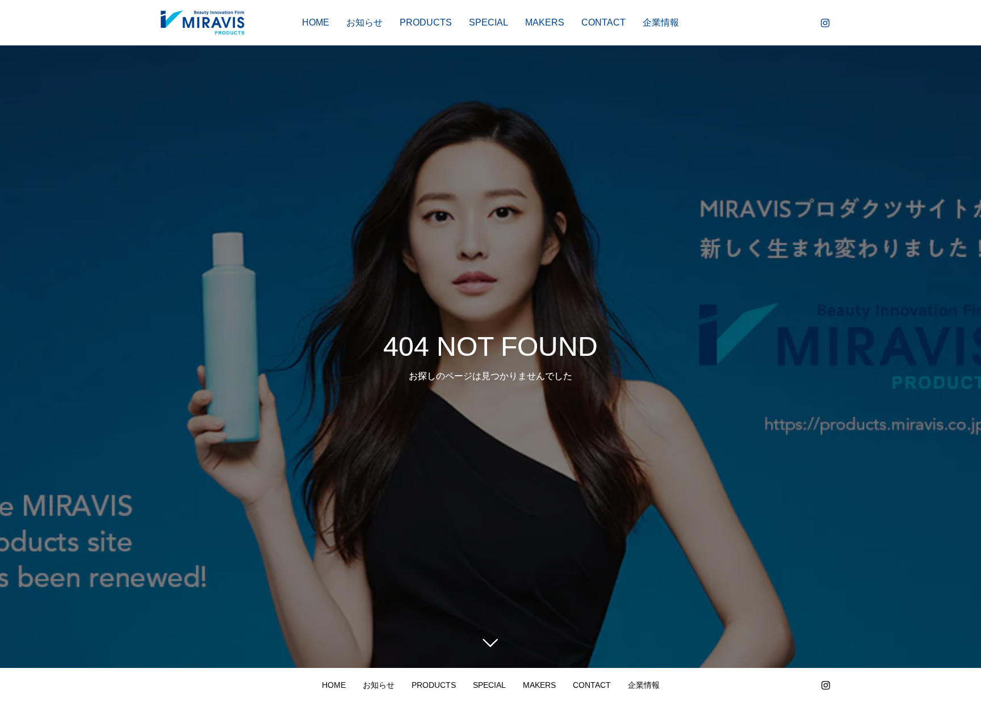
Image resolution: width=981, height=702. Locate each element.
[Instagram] (824, 22)
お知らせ (364, 22)
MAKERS (544, 22)
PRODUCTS (426, 22)
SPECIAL (488, 22)
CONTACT (603, 22)
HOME (315, 22)
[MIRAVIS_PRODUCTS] (202, 22)
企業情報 (661, 22)
